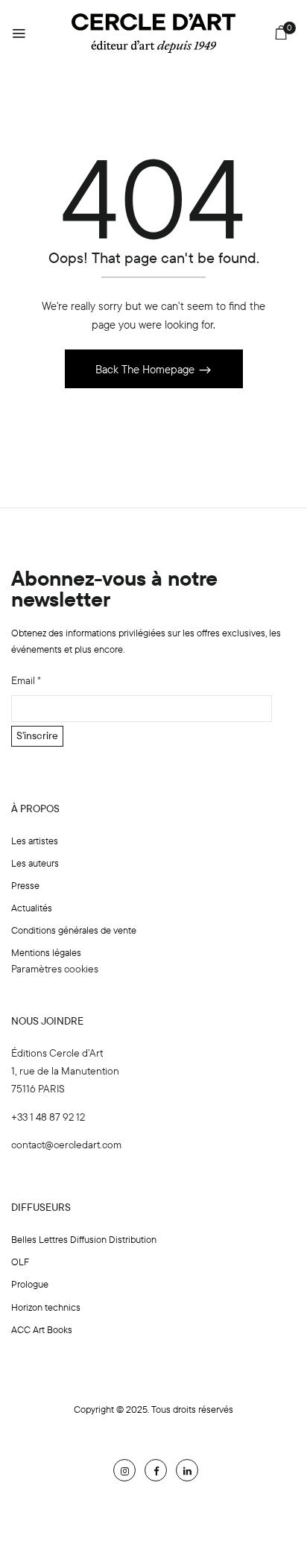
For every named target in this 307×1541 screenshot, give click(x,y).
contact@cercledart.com (66, 1144)
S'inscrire (37, 735)
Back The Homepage (146, 369)
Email (26, 680)
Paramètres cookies (54, 968)
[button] (281, 35)
